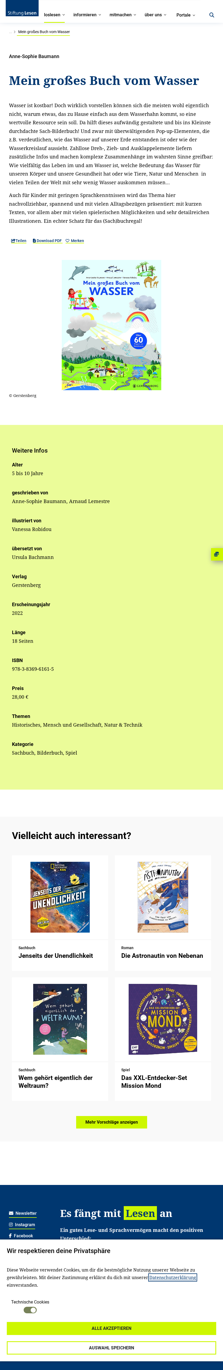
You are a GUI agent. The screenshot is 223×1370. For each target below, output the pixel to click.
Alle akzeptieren (111, 1328)
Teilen (21, 241)
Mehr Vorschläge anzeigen (111, 1122)
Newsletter (25, 1213)
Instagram (24, 1224)
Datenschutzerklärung (172, 1277)
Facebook (23, 1235)
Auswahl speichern (111, 1347)
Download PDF (49, 241)
